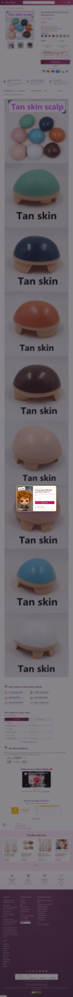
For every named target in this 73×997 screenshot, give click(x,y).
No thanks (52, 509)
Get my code (44, 502)
